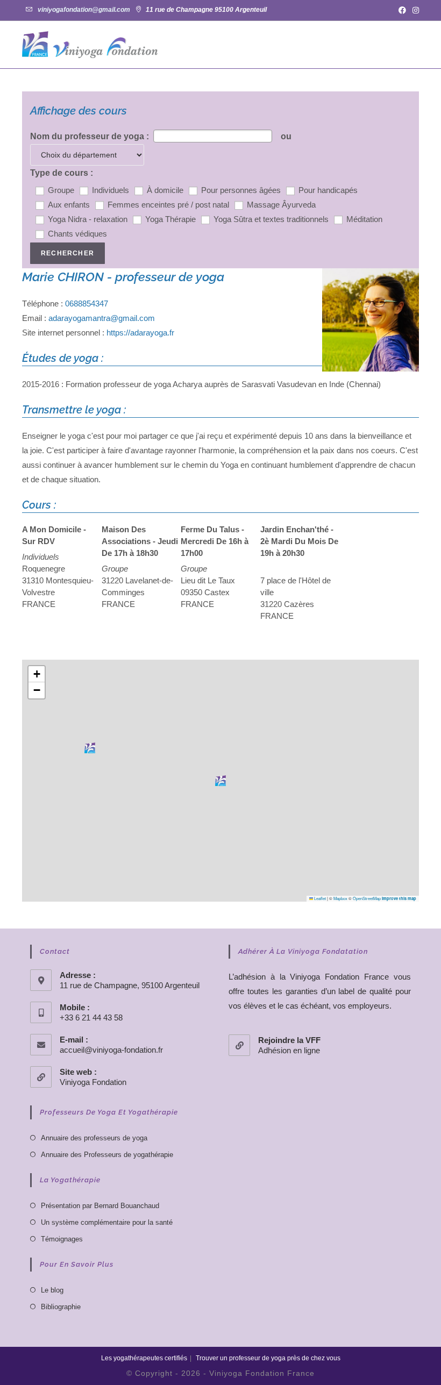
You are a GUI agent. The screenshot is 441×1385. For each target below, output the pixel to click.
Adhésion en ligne (289, 1050)
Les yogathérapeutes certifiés (144, 1358)
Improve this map (399, 898)
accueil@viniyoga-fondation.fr (111, 1049)
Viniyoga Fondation (93, 1082)
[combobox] (212, 136)
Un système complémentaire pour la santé (107, 1222)
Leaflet (319, 898)
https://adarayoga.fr (140, 332)
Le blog (52, 1290)
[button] (220, 780)
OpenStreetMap (367, 898)
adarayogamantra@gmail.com (101, 318)
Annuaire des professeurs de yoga (94, 1138)
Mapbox (340, 898)
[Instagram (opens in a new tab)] (414, 10)
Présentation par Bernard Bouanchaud (100, 1206)
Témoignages (62, 1239)
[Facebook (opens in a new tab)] (402, 10)
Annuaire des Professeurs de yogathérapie (107, 1155)
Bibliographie (61, 1307)
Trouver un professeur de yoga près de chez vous (268, 1358)
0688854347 (86, 303)
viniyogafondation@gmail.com (84, 9)
